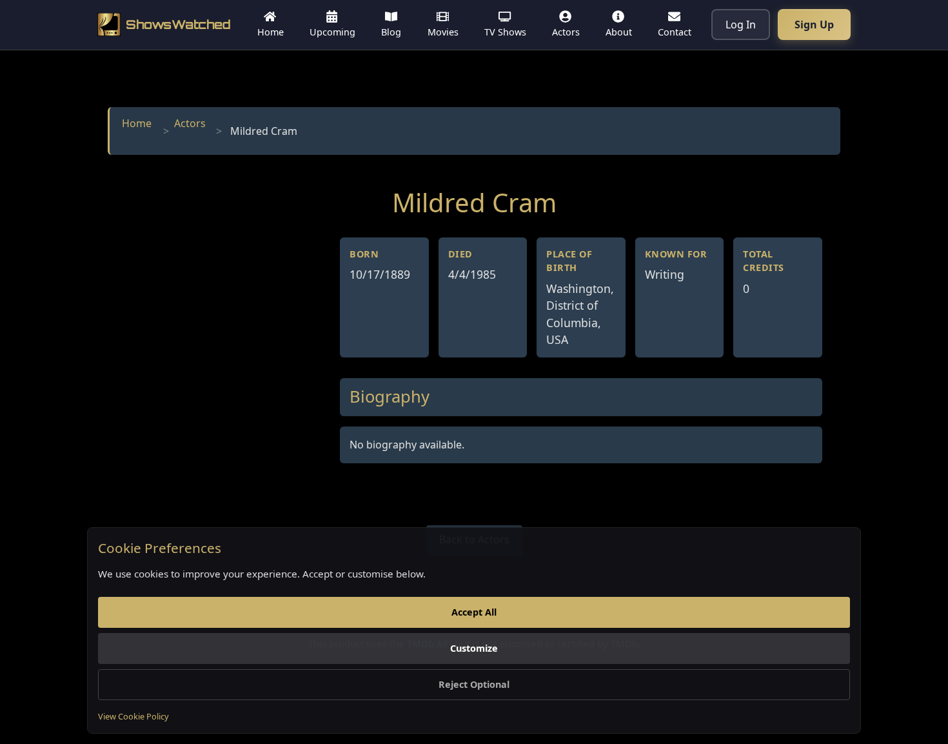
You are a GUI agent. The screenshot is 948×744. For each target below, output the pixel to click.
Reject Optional (474, 684)
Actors (190, 123)
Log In (741, 24)
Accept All (474, 612)
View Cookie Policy (133, 716)
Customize (474, 648)
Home (137, 123)
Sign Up (814, 24)
